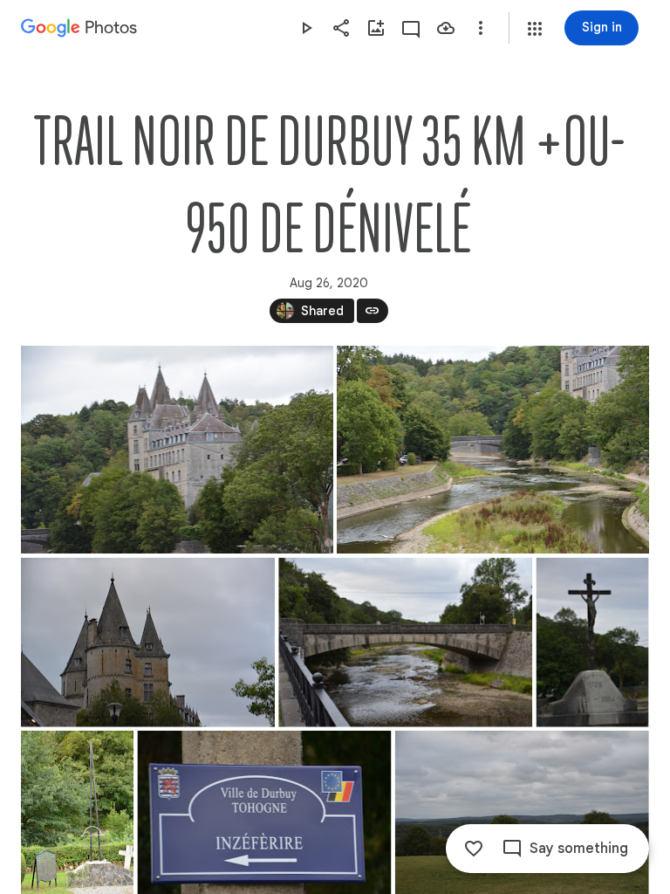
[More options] (480, 27)
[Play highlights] (306, 28)
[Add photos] (376, 27)
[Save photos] (445, 27)
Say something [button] (579, 848)
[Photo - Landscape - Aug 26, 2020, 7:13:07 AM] (177, 450)
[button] (534, 28)
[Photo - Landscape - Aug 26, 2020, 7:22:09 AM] (148, 642)
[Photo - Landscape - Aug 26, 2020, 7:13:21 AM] (493, 450)
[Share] (341, 27)
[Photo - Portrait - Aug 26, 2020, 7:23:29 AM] (593, 642)
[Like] (473, 848)
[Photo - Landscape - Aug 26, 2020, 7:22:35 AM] (405, 642)
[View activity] (410, 27)
